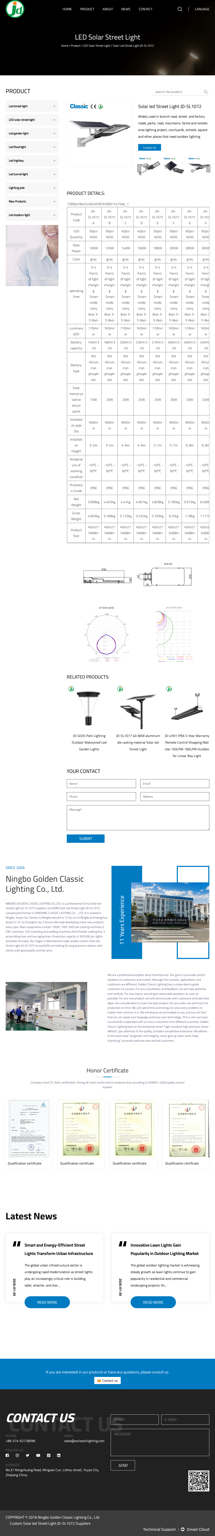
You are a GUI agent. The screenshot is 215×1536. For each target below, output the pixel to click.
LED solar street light (96, 45)
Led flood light (17, 147)
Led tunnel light (18, 174)
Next (208, 168)
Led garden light (19, 133)
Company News (130, 16)
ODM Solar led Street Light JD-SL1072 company (53, 910)
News (125, 9)
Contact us (110, 1380)
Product (87, 9)
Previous (139, 168)
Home (67, 9)
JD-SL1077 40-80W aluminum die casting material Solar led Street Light (138, 742)
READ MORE (47, 1302)
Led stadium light (19, 215)
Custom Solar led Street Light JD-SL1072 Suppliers (50, 1523)
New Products (17, 201)
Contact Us (149, 147)
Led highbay (16, 160)
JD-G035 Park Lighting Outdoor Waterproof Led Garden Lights (89, 742)
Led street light (89, 16)
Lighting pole (17, 187)
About (108, 9)
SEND (122, 1465)
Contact (145, 9)
